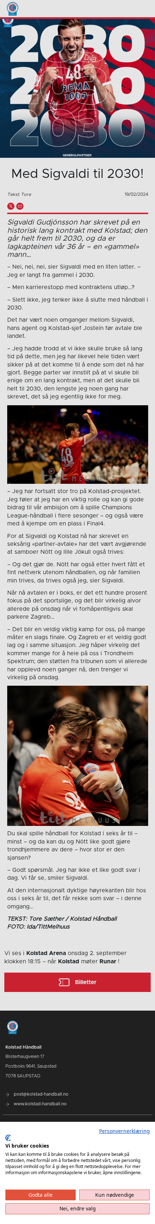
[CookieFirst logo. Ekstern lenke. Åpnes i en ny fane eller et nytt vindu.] (8, 1138)
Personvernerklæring (124, 1131)
